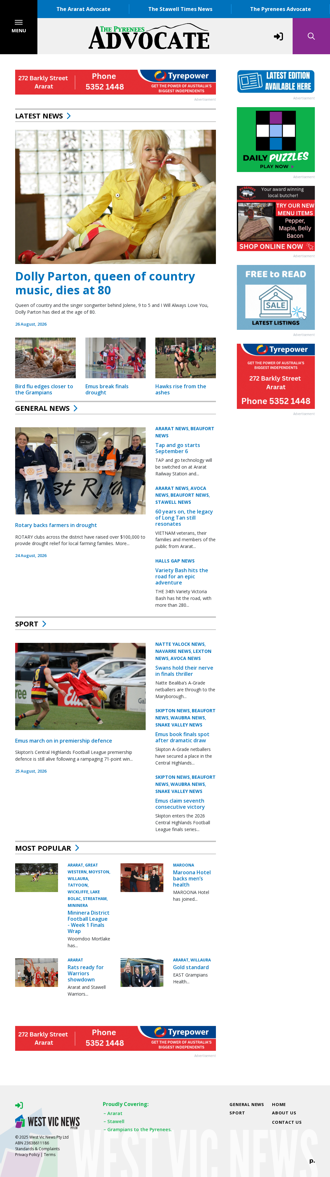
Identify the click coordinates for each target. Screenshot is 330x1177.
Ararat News (172, 428)
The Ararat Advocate (83, 9)
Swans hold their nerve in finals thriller (184, 670)
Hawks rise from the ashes (180, 389)
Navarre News (173, 651)
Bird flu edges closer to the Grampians (44, 389)
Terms (49, 1154)
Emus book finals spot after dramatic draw (182, 737)
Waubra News (187, 718)
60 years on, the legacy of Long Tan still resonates (184, 517)
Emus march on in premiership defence (63, 740)
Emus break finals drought (107, 389)
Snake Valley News (178, 725)
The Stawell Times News (180, 9)
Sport (26, 623)
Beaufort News (189, 495)
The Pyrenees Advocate (280, 9)
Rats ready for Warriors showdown (86, 973)
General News (42, 408)
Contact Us (287, 1122)
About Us (284, 1113)
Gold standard (191, 967)
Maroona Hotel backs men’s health (192, 878)
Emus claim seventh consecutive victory (180, 803)
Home (279, 1104)
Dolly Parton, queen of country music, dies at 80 (105, 283)
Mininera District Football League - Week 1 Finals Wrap (89, 922)
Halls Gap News (175, 561)
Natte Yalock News (180, 644)
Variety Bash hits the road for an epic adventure (181, 576)
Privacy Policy (27, 1154)
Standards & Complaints (37, 1149)
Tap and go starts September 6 (177, 448)
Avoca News (185, 658)
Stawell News (173, 502)
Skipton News (172, 710)
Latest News (39, 115)
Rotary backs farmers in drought (56, 525)
